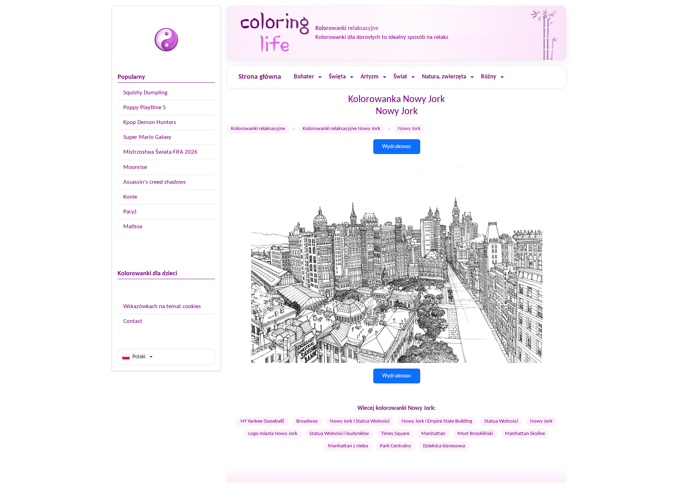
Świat (400, 77)
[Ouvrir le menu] (319, 77)
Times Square (395, 433)
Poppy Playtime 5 (144, 108)
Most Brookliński (475, 433)
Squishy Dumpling (145, 93)
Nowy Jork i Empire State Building (437, 421)
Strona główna (259, 77)
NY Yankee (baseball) (262, 421)
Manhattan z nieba (348, 446)
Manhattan (433, 433)
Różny (488, 77)
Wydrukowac (396, 146)
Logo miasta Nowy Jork (272, 433)
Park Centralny (395, 446)
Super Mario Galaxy (147, 137)
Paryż (130, 212)
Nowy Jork (541, 421)
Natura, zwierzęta (444, 77)
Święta (337, 77)
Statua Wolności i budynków (339, 433)
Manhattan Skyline (525, 433)
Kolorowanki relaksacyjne (258, 128)
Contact (132, 321)
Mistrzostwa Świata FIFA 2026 (160, 152)
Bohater (304, 77)
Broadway (307, 421)
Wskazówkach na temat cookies (162, 307)
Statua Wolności (501, 421)
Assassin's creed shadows (154, 182)
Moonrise (135, 167)
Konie (130, 197)
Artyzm (370, 77)
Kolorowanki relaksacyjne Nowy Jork (341, 128)
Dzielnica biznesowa (444, 446)
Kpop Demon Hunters (149, 122)
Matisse (132, 227)
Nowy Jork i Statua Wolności (359, 421)
